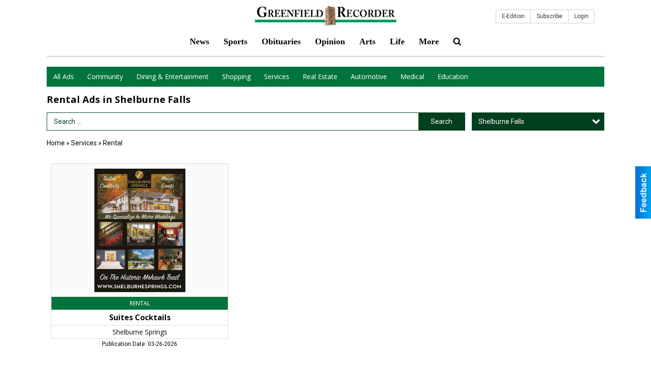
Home (56, 143)
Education (452, 76)
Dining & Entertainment (172, 76)
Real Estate (320, 76)
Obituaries (281, 41)
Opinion (330, 41)
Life (397, 41)
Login (581, 16)
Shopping (236, 76)
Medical (412, 76)
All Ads (63, 76)
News (199, 41)
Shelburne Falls (501, 121)
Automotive (369, 76)
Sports (235, 41)
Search (441, 121)
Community (105, 76)
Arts (367, 41)
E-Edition (513, 16)
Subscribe (549, 16)
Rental (112, 143)
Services (276, 76)
